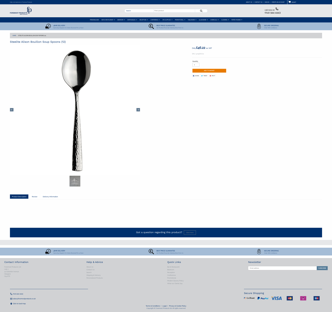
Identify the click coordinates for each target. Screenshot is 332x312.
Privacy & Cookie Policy (177, 306)
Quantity (195, 61)
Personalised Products (94, 278)
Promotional (171, 278)
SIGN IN (268, 2)
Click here (190, 232)
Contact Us (90, 270)
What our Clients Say (175, 283)
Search (128, 11)
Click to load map (19, 303)
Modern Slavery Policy (175, 281)
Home (14, 35)
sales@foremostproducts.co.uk (24, 299)
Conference (171, 275)
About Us (89, 267)
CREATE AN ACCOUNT (278, 2)
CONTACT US (259, 2)
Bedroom (170, 270)
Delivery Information (50, 197)
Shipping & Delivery (93, 275)
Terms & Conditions (153, 306)
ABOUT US (250, 2)
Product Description (19, 197)
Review (34, 197)
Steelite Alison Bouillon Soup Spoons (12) (32, 35)
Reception (171, 272)
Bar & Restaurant (173, 267)
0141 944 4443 (273, 12)
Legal (165, 306)
